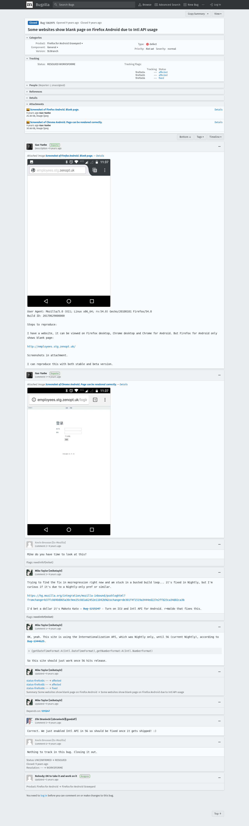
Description (41, 148)
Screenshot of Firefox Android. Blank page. (54, 109)
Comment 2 (41, 546)
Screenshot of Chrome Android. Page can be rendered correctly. (66, 122)
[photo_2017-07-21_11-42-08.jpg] (68, 233)
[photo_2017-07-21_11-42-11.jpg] (68, 461)
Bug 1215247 (91, 608)
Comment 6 (41, 743)
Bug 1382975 (47, 23)
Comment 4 (41, 628)
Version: (40, 51)
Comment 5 (41, 722)
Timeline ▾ (216, 136)
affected (163, 72)
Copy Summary (196, 13)
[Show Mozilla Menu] (29, 5)
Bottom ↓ (185, 136)
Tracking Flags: (132, 64)
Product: (40, 43)
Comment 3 (41, 574)
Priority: (139, 48)
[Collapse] (219, 147)
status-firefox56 (35, 688)
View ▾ (218, 13)
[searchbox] (94, 5)
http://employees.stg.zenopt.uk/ (51, 346)
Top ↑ (218, 813)
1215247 (45, 711)
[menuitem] (145, 5)
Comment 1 (41, 377)
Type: (141, 44)
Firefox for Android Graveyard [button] (65, 43)
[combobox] (94, 5)
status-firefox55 (35, 684)
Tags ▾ (200, 136)
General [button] (52, 47)
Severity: (161, 48)
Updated (39, 673)
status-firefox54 (35, 680)
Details (219, 109)
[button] (215, 5)
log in (44, 795)
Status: (41, 64)
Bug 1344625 (35, 641)
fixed (161, 78)
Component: (38, 47)
